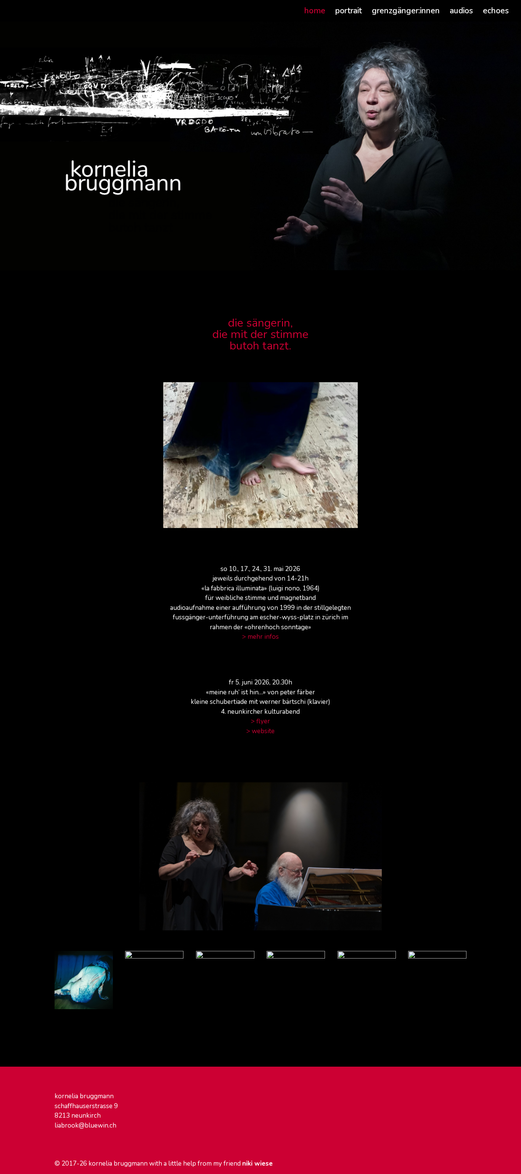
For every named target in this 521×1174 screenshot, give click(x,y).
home (314, 12)
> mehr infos (260, 636)
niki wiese (257, 1163)
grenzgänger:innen (406, 12)
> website (260, 731)
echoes (496, 12)
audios (461, 12)
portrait (348, 12)
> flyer (260, 721)
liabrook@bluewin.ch (85, 1125)
